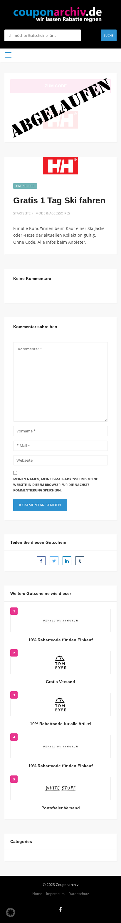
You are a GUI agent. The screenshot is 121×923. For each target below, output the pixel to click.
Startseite (22, 213)
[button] (10, 912)
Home (37, 893)
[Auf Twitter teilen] (54, 560)
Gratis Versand (60, 681)
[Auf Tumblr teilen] (79, 560)
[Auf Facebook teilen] (41, 560)
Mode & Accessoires (53, 213)
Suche (109, 35)
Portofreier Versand (60, 808)
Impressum (55, 893)
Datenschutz (78, 893)
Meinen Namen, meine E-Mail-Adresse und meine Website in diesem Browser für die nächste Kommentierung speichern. (55, 484)
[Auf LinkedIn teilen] (67, 560)
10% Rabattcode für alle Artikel (60, 723)
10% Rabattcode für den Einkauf (60, 640)
